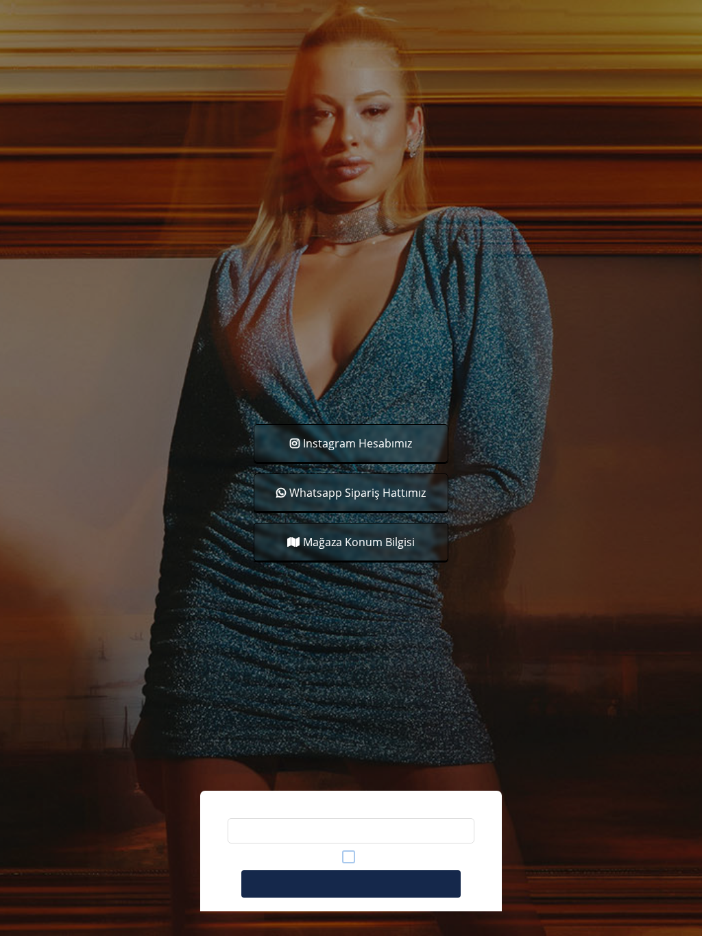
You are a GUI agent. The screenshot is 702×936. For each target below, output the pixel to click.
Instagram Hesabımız (357, 443)
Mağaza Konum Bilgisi (359, 542)
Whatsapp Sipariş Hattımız (357, 492)
